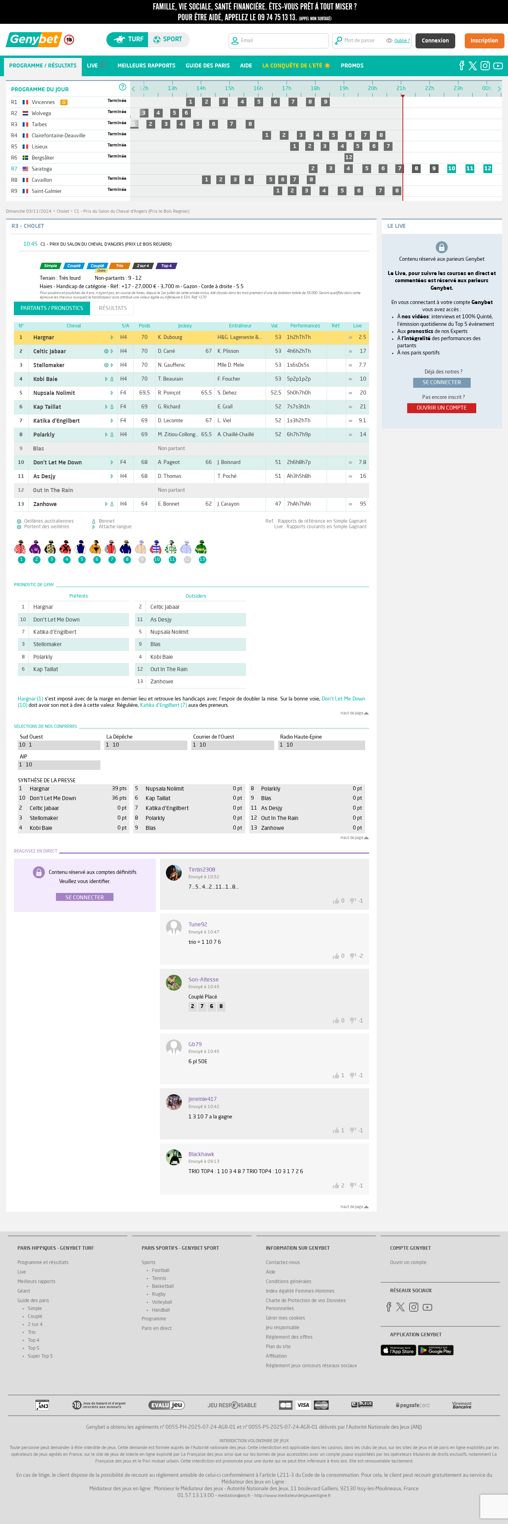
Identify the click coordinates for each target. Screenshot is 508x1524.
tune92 (198, 924)
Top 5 (33, 1348)
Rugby (158, 1294)
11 (469, 168)
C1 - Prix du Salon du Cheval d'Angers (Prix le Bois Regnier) (131, 212)
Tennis (159, 1278)
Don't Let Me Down (57, 463)
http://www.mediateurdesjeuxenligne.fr (292, 1496)
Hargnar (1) (31, 699)
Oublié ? (402, 41)
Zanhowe (45, 504)
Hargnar (43, 338)
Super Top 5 (40, 1356)
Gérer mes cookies (285, 1318)
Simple (35, 1309)
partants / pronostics (52, 308)
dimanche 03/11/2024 (29, 212)
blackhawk (201, 1154)
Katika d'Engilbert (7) (163, 705)
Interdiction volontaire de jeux (254, 1441)
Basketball (163, 1286)
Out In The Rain (53, 490)
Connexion (435, 41)
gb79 (195, 1044)
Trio (32, 1332)
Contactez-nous (283, 1262)
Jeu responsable (283, 1328)
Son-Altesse (204, 980)
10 (451, 168)
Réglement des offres (289, 1337)
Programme (154, 1319)
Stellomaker (48, 365)
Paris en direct (157, 1328)
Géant (23, 1291)
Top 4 (33, 1340)
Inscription (484, 41)
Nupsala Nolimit (54, 393)
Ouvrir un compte (408, 1262)
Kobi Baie (45, 379)
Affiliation (276, 1356)
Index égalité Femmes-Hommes (300, 1291)
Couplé (35, 1316)
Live (21, 1272)
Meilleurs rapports (36, 1282)
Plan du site (278, 1347)
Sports (149, 1262)
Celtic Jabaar (49, 351)
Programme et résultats (43, 1262)
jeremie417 (203, 1099)
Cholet (63, 212)
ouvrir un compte (442, 408)
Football (160, 1270)
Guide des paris (33, 1301)
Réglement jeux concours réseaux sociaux (311, 1366)
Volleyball (162, 1302)
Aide (270, 1272)
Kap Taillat (47, 407)
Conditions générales (289, 1282)
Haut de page (352, 713)
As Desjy (44, 476)
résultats (113, 308)
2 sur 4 (35, 1324)
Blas (38, 449)
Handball (161, 1310)
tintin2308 (202, 870)
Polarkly (44, 435)
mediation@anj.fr (234, 1496)
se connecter (442, 382)
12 (348, 157)
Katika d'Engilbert (56, 421)
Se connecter (84, 898)
